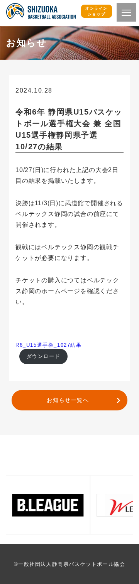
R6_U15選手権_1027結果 (48, 345)
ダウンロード (44, 356)
